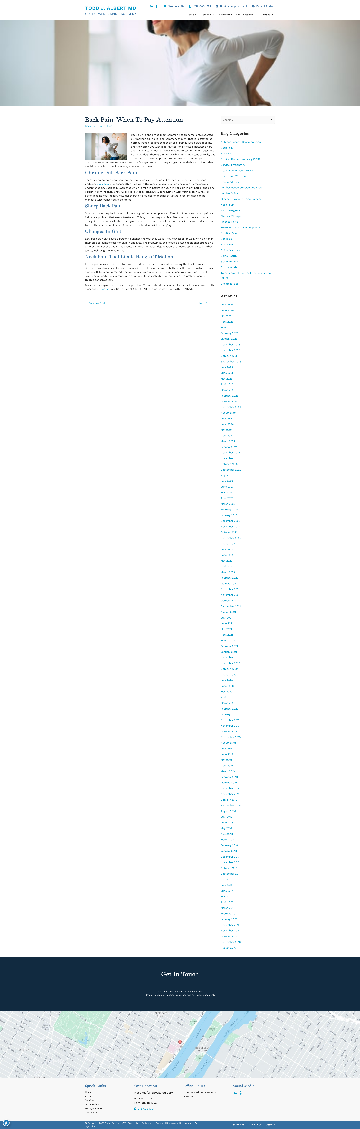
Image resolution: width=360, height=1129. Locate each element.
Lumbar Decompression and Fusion (243, 187)
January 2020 (229, 714)
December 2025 (230, 344)
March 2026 (228, 327)
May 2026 (226, 315)
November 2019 (230, 725)
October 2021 (229, 600)
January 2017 (229, 919)
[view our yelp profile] (157, 6)
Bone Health (228, 153)
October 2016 (229, 936)
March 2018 (228, 839)
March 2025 (228, 390)
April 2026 (227, 321)
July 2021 (226, 617)
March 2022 (228, 572)
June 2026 (227, 310)
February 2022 (229, 577)
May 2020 (226, 691)
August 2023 (228, 475)
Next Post (207, 303)
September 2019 (231, 737)
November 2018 (230, 793)
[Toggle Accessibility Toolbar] (6, 1122)
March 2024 (228, 441)
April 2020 (227, 697)
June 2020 (227, 685)
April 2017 (227, 902)
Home (88, 1092)
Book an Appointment (233, 6)
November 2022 (230, 526)
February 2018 (229, 845)
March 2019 (228, 771)
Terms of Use (255, 1124)
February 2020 (229, 708)
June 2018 (227, 822)
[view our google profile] (151, 6)
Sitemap (270, 1124)
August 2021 (228, 611)
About (88, 1096)
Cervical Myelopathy (233, 164)
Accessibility (238, 1124)
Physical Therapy (231, 216)
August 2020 (228, 674)
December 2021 (230, 589)
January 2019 (229, 782)
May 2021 (226, 629)
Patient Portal (265, 6)
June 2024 (227, 424)
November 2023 (230, 458)
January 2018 (229, 850)
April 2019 (227, 765)
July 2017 (226, 885)
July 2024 (227, 418)
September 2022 (231, 537)
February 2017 (229, 913)
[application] (195, 15)
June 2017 (227, 890)
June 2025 (227, 372)
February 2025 (229, 395)
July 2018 (226, 816)
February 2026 (229, 333)
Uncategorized (229, 283)
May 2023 (226, 492)
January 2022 (229, 583)
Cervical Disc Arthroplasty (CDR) (240, 159)
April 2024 (227, 435)
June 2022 (227, 554)
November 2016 (230, 930)
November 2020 (230, 663)
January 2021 (229, 651)
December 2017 (230, 856)
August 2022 (228, 543)
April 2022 (227, 566)
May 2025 (226, 378)
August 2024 (228, 412)
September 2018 (231, 805)
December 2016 (230, 924)
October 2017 (229, 868)
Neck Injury (227, 204)
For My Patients (93, 1108)
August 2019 (228, 742)
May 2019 (226, 759)
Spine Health (229, 255)
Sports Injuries (229, 267)
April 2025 (227, 384)
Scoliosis (226, 238)
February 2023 (229, 509)
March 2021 (228, 640)
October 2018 (229, 799)
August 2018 (228, 811)
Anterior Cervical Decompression (241, 142)
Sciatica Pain (229, 233)
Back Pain (91, 125)
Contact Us (91, 1112)
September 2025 (231, 361)
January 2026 (229, 338)
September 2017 (231, 873)
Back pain (103, 183)
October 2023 (229, 463)
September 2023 (231, 469)
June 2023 (227, 486)
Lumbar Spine (229, 193)
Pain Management (232, 210)
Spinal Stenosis (230, 250)
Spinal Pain (105, 125)
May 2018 (226, 828)
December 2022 (230, 520)
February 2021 (229, 646)
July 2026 (227, 304)
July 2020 (227, 680)
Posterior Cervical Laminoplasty (240, 227)
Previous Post (95, 303)
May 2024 (226, 429)
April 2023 (227, 498)
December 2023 (230, 452)
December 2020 (230, 657)
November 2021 (230, 594)
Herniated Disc (230, 181)
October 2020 (229, 668)
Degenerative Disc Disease (237, 170)
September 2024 (231, 407)
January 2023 (229, 515)
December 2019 (230, 720)
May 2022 (226, 560)
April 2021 (227, 634)
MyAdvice (90, 1126)
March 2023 (228, 503)
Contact (105, 288)
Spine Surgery (229, 261)
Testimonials (92, 1104)
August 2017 (228, 879)
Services (89, 1100)
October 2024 (229, 401)
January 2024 (229, 446)
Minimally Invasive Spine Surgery (241, 198)
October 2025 (229, 355)
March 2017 (228, 907)
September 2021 (231, 606)
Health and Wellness (233, 176)
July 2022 (227, 549)
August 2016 (228, 947)
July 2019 (226, 748)
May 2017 (226, 896)
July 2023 (227, 481)
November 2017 (230, 862)
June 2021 (227, 623)
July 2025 (227, 367)
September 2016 (231, 941)
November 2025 (230, 350)
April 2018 (227, 833)
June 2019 (227, 754)
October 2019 (229, 731)
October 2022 (229, 532)
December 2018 (230, 788)
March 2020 (228, 702)
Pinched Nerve (229, 221)
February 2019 (229, 776)
